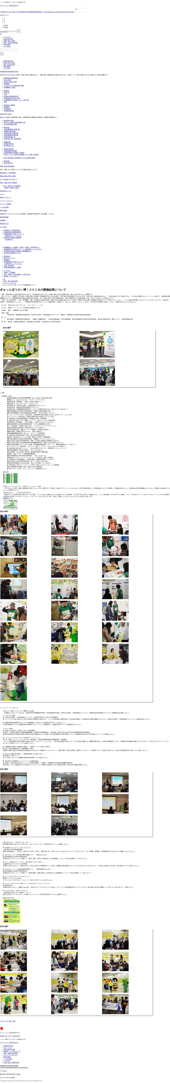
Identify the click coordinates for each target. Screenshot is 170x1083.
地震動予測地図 (8, 149)
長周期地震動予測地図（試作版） (14, 152)
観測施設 (7, 260)
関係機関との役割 (9, 87)
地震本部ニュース (5, 191)
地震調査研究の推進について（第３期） (16, 100)
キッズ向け (7, 270)
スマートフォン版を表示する (9, 5)
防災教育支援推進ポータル (12, 253)
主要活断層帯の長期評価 (12, 129)
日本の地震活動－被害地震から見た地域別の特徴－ (20, 158)
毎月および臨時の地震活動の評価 (14, 122)
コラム (2, 194)
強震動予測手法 (9, 144)
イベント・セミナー (6, 200)
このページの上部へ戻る (8, 1021)
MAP (18, 1074)
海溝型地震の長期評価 (11, 133)
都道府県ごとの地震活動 (8, 173)
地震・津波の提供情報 (7, 166)
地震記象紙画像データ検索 (12, 267)
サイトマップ (8, 1047)
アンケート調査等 (5, 204)
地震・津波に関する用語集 (8, 182)
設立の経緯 (7, 80)
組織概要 (7, 107)
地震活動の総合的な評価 (12, 98)
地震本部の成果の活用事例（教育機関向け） (18, 251)
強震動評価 (7, 142)
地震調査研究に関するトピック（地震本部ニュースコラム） (23, 249)
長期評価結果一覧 (9, 137)
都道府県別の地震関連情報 (12, 232)
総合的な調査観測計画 (11, 96)
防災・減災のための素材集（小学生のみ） (17, 274)
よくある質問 (4, 207)
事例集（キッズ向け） (11, 276)
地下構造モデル (9, 145)
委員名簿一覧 (4, 223)
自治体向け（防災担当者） (12, 230)
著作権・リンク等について (12, 1051)
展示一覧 (5, 472)
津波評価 (6, 161)
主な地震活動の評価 (10, 124)
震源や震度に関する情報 (8, 176)
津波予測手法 (8, 163)
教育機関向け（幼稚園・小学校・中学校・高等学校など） (22, 247)
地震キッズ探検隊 (9, 272)
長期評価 (6, 127)
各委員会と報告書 (9, 105)
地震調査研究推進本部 (11, 78)
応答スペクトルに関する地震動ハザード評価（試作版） (21, 154)
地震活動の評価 (8, 120)
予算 (5, 94)
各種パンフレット (5, 197)
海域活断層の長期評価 (11, 135)
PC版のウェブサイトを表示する (10, 1036)
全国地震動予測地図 (10, 151)
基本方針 (7, 92)
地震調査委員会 (9, 111)
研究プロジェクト (9, 258)
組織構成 (7, 83)
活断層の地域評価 (9, 131)
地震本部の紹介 (8, 1046)
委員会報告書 (4, 217)
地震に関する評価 (5, 114)
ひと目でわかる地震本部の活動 (14, 85)
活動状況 (6, 90)
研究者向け (7, 256)
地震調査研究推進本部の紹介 (9, 71)
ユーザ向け (3, 227)
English (6, 27)
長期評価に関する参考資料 (12, 138)
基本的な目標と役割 (10, 82)
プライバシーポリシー (11, 1055)
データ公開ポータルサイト (8, 179)
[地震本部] (4, 279)
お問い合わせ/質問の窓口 (11, 1062)
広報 (5, 102)
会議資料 (3, 220)
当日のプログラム (8, 897)
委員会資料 (3, 210)
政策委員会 (7, 109)
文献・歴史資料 (9, 265)
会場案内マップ (8, 498)
